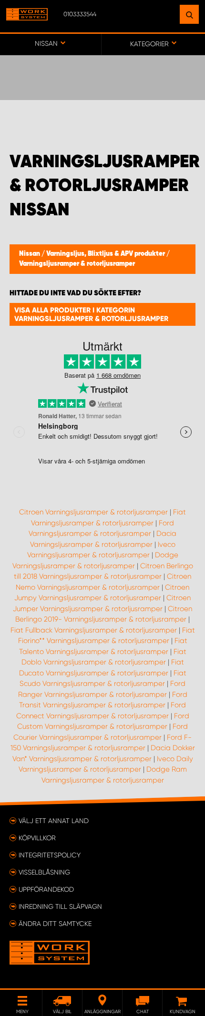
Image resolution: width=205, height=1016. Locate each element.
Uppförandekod (46, 889)
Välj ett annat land (54, 821)
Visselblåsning (44, 872)
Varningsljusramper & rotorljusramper (77, 264)
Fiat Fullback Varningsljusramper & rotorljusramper (93, 630)
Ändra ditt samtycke (55, 923)
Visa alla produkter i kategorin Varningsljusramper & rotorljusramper (91, 314)
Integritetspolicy (50, 855)
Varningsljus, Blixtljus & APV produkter (106, 254)
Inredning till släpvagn (60, 906)
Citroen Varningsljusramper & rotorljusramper (93, 512)
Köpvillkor (37, 838)
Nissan (30, 254)
